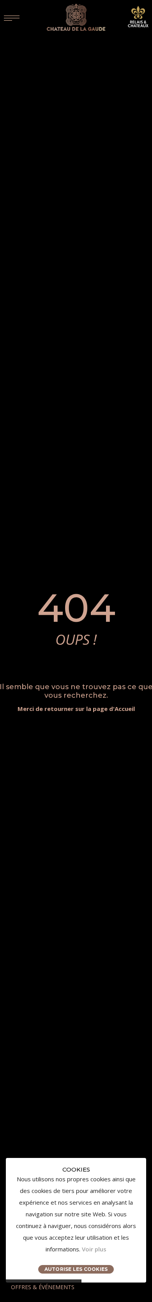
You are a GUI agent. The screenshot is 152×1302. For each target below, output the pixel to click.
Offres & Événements (42, 1287)
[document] (76, 1220)
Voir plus (94, 1249)
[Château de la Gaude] (76, 17)
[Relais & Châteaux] (138, 16)
